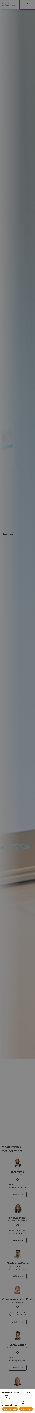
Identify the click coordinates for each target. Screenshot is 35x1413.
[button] (17, 1405)
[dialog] (17, 1401)
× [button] (33, 1391)
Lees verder (28, 1404)
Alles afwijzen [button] (26, 1409)
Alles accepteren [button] (10, 1409)
